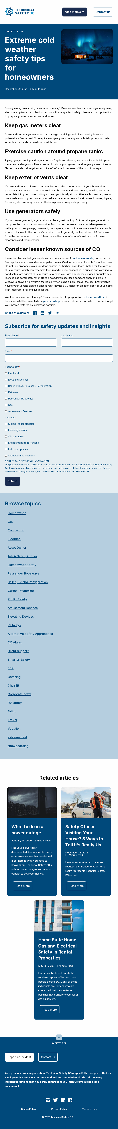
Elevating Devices (21, 616)
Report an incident (19, 1057)
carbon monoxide (82, 258)
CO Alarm (15, 642)
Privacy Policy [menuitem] (59, 1109)
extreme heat (17, 737)
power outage (52, 301)
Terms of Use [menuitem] (89, 1109)
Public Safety (17, 599)
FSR (11, 668)
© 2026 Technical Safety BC (57, 1117)
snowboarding (18, 746)
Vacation (14, 728)
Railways (14, 625)
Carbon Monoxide (21, 591)
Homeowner (17, 513)
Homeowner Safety (22, 565)
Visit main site (74, 12)
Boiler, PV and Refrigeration (28, 582)
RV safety (15, 703)
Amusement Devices (23, 608)
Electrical (14, 539)
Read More (23, 885)
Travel (12, 720)
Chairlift (13, 685)
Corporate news (19, 694)
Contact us (103, 12)
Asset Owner (17, 547)
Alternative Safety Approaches (30, 634)
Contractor (16, 530)
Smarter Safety (19, 659)
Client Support (18, 651)
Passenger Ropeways (23, 573)
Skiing (12, 711)
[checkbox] (59, 392)
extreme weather (93, 297)
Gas (10, 522)
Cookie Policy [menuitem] (28, 1109)
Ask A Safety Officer (22, 556)
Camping (14, 677)
